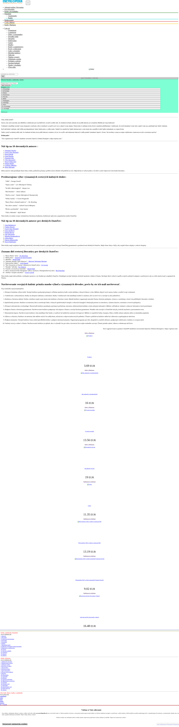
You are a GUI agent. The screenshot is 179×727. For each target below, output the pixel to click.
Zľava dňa (12, 67)
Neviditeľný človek (89, 468)
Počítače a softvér (14, 61)
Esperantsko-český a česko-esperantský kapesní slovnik (90, 580)
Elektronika (12, 41)
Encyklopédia (9, 9)
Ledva (89, 505)
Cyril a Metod (9, 23)
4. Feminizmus (5, 95)
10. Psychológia (5, 106)
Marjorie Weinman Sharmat (38, 261)
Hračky (10, 45)
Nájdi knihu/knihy (6, 85)
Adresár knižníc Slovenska (13, 7)
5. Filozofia (4, 96)
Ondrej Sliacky (10, 227)
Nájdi (2, 76)
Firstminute (12, 30)
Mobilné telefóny (14, 53)
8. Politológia (4, 102)
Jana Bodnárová (10, 225)
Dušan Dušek (9, 163)
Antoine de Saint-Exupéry (23, 258)
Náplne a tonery (14, 57)
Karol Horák (9, 154)
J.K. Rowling (23, 256)
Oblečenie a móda (14, 59)
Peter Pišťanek (10, 167)
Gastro (10, 43)
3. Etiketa (4, 93)
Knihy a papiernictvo (15, 47)
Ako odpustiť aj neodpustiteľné (90, 394)
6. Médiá (3, 98)
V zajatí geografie (89, 431)
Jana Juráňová (9, 231)
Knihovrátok (9, 20)
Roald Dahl (16, 259)
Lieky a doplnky (14, 51)
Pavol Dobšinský (10, 242)
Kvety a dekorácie (14, 49)
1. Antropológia (5, 89)
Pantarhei (7, 14)
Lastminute (12, 32)
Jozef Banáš (24, 263)
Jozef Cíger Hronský (12, 152)
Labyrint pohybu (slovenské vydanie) (89, 617)
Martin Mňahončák (11, 240)
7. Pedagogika (5, 100)
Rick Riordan (60, 271)
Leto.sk (7, 28)
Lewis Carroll (29, 272)
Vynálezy (89, 357)
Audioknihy (12, 16)
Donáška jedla (13, 37)
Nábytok (11, 55)
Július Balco (9, 238)
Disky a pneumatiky (15, 34)
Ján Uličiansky (10, 234)
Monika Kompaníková (12, 236)
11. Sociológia (5, 108)
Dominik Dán (9, 158)
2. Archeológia (5, 91)
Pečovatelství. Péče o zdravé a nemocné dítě (89, 543)
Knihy (10, 18)
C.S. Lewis (44, 265)
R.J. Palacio (22, 267)
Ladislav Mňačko (11, 165)
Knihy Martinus (10, 25)
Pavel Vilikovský (10, 162)
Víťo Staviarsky (10, 160)
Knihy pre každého (11, 11)
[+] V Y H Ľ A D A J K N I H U (89, 78)
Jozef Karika (9, 156)
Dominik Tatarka (10, 150)
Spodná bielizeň (14, 63)
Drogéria (11, 39)
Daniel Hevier (9, 232)
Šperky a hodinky (14, 65)
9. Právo (3, 104)
